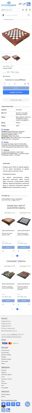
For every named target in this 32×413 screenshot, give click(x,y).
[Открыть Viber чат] (30, 10)
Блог (2, 385)
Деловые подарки (6, 354)
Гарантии (3, 372)
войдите (17, 200)
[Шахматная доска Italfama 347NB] (8, 221)
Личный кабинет (5, 394)
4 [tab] (20, 256)
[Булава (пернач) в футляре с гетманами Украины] (8, 275)
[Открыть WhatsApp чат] (26, 10)
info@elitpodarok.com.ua (10, 330)
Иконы (3, 363)
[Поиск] (29, 15)
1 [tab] (12, 256)
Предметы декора (6, 359)
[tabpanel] (8, 232)
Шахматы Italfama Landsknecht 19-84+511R (22, 288)
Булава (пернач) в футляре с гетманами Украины (8, 288)
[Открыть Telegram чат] (22, 10)
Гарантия (6, 150)
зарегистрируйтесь (6, 200)
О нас (3, 376)
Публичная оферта (6, 374)
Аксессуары (4, 361)
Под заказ (4, 383)
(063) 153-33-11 (7, 10)
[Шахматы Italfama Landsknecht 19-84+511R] (24, 275)
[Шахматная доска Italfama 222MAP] (24, 221)
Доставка (6, 129)
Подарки (3, 357)
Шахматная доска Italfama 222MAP (22, 234)
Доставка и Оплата (6, 379)
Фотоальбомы (5, 352)
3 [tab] (17, 256)
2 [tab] (15, 256)
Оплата (6, 142)
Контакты (3, 370)
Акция (3, 381)
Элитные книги (5, 350)
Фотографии (4, 387)
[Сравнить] (25, 84)
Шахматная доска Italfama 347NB (7, 234)
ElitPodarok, (14, 334)
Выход (3, 396)
